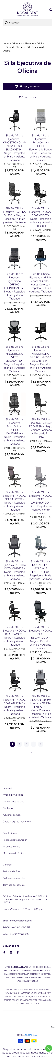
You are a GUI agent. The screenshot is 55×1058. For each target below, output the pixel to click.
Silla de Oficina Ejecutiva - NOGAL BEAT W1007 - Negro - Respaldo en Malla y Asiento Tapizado (40, 217)
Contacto (8, 808)
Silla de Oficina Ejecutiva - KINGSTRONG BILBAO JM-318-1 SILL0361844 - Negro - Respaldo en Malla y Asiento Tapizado (40, 359)
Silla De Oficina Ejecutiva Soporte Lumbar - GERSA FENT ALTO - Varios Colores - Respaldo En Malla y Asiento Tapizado (40, 707)
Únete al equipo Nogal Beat (17, 821)
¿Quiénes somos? (12, 814)
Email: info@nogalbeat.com (17, 920)
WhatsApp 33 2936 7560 (16, 934)
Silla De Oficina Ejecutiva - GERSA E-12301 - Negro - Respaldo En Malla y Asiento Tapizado (14, 215)
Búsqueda (8, 788)
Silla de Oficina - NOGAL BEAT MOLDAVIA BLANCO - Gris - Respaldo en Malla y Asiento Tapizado (40, 570)
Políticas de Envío (12, 871)
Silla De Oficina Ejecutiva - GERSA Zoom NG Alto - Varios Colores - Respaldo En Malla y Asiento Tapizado (40, 282)
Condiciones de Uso (13, 801)
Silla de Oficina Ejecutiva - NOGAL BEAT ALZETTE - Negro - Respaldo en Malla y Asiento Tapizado (14, 501)
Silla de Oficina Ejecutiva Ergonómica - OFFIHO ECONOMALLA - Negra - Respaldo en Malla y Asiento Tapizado (14, 286)
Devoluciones (10, 833)
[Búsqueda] (5, 22)
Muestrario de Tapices (14, 853)
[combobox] (27, 22)
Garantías (8, 864)
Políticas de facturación (15, 839)
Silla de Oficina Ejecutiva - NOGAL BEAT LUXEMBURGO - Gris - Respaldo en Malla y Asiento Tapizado (40, 503)
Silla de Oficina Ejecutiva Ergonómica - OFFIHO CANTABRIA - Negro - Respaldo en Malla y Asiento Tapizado (14, 432)
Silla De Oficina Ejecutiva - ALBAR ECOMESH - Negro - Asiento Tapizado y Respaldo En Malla (40, 428)
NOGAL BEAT (31, 1035)
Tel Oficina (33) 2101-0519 (16, 927)
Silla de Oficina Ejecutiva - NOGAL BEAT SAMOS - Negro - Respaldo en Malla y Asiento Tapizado (14, 635)
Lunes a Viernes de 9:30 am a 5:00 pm (22, 909)
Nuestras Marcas (11, 846)
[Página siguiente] (30, 753)
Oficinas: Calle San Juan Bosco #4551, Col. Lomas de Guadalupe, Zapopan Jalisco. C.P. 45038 (25, 899)
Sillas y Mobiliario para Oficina (28, 43)
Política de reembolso (14, 878)
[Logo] (27, 9)
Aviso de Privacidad (13, 794)
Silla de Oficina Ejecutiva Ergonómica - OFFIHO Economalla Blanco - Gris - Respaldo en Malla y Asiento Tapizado (40, 148)
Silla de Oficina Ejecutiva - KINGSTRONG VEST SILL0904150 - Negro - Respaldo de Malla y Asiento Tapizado (14, 359)
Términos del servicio (14, 884)
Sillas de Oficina (14, 47)
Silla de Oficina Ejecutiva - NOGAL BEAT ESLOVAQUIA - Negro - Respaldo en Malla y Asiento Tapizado (40, 637)
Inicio (5, 43)
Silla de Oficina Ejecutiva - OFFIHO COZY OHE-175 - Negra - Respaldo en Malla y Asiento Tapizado (14, 570)
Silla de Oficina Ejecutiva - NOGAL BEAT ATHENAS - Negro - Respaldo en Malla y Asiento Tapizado (14, 705)
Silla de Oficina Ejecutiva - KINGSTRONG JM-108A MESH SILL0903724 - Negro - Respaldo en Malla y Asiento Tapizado (14, 148)
